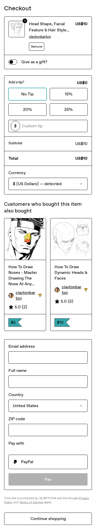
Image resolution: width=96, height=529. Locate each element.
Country (15, 394)
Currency (17, 172)
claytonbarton (40, 36)
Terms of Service (31, 502)
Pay (48, 479)
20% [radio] (27, 109)
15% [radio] (68, 94)
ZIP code (16, 418)
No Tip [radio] (27, 94)
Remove (36, 46)
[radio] (48, 462)
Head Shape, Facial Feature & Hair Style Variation (47, 30)
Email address (21, 346)
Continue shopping (48, 518)
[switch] (12, 62)
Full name (17, 370)
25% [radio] (68, 109)
